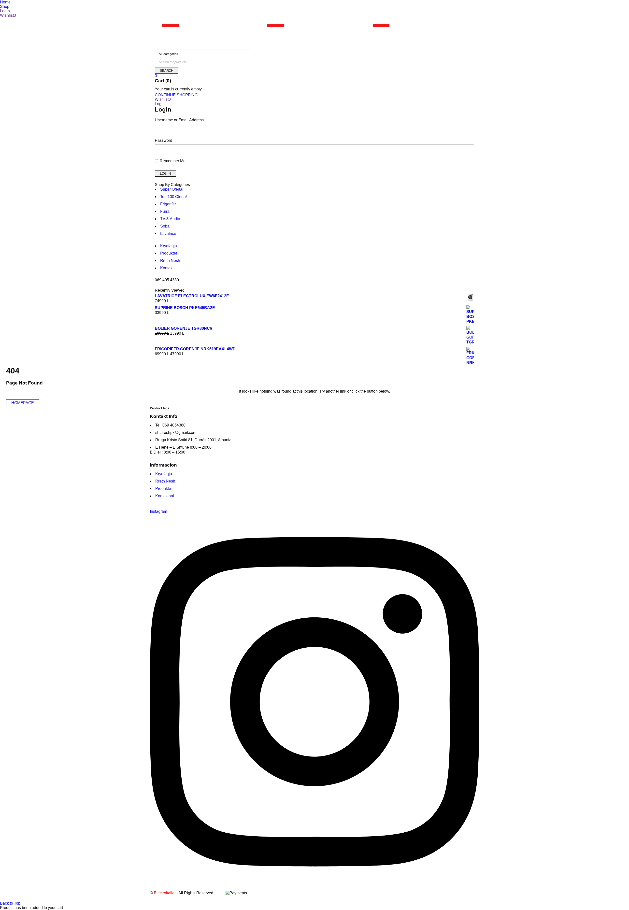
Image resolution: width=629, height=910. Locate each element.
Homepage (22, 403)
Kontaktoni (164, 496)
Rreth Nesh (165, 481)
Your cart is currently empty (178, 89)
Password (163, 140)
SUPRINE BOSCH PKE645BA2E (185, 308)
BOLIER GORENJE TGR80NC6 (183, 328)
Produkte (163, 488)
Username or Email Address (179, 120)
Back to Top (10, 903)
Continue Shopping (176, 95)
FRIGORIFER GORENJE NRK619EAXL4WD (195, 349)
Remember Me (172, 161)
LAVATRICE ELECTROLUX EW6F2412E (192, 296)
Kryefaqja (163, 474)
